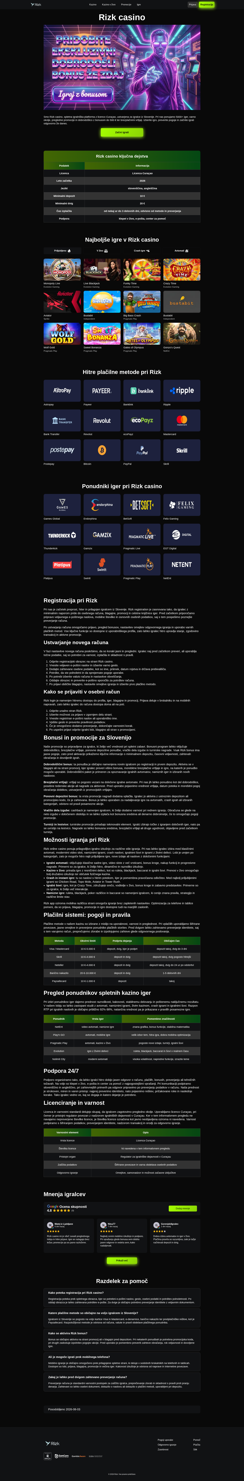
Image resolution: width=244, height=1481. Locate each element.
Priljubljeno (60, 251)
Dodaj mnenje (183, 1208)
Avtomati (179, 251)
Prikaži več (122, 1260)
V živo (100, 251)
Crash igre (139, 251)
